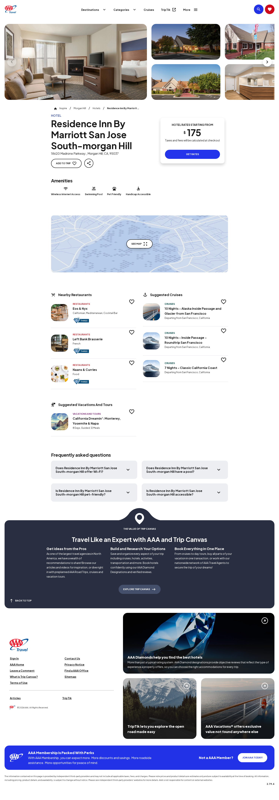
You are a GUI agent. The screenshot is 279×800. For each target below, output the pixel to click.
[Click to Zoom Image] (76, 62)
